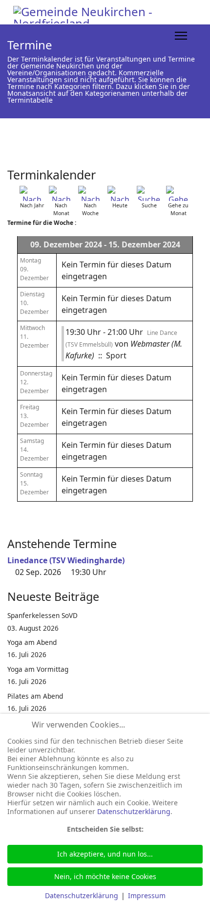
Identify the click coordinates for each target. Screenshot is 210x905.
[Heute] (119, 193)
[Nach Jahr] (32, 193)
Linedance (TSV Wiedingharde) (66, 560)
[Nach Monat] (61, 193)
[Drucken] (200, 170)
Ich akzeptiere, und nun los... (105, 854)
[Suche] (149, 193)
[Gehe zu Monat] (178, 193)
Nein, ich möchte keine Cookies (105, 876)
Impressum (147, 895)
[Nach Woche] (90, 193)
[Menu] (181, 35)
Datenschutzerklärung (133, 811)
